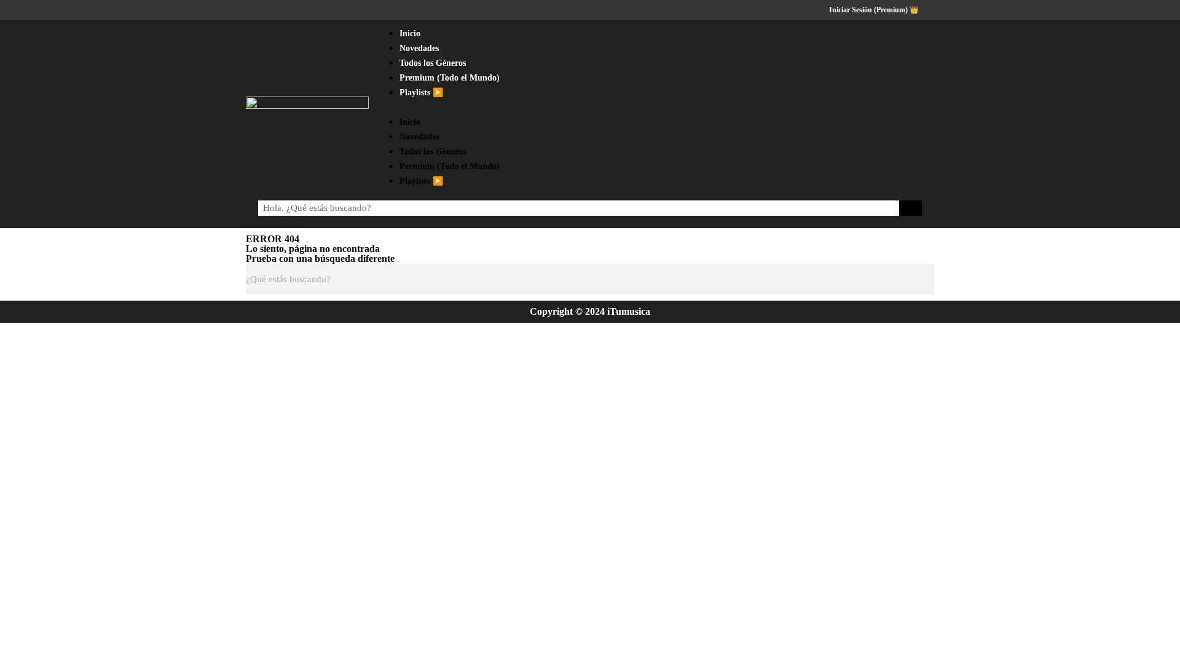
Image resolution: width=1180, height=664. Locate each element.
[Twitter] (876, 107)
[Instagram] (900, 107)
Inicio (409, 33)
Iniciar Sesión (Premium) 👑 (874, 10)
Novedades (419, 48)
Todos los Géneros (432, 63)
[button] (594, 107)
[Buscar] (910, 208)
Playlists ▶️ (421, 92)
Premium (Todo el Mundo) (449, 77)
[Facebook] (852, 107)
